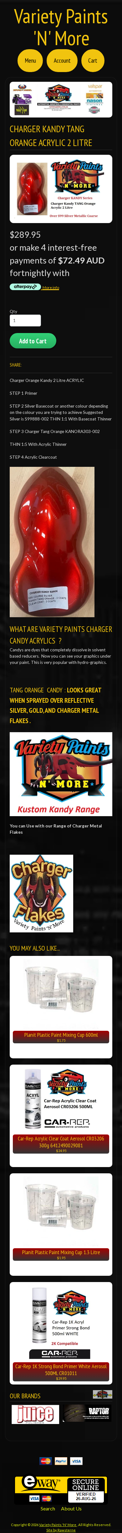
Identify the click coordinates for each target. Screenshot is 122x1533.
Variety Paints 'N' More (61, 27)
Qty (13, 311)
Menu (30, 60)
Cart (92, 60)
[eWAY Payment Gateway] (61, 1501)
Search (48, 1508)
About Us (71, 1508)
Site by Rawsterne (61, 1530)
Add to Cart (33, 341)
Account (62, 60)
